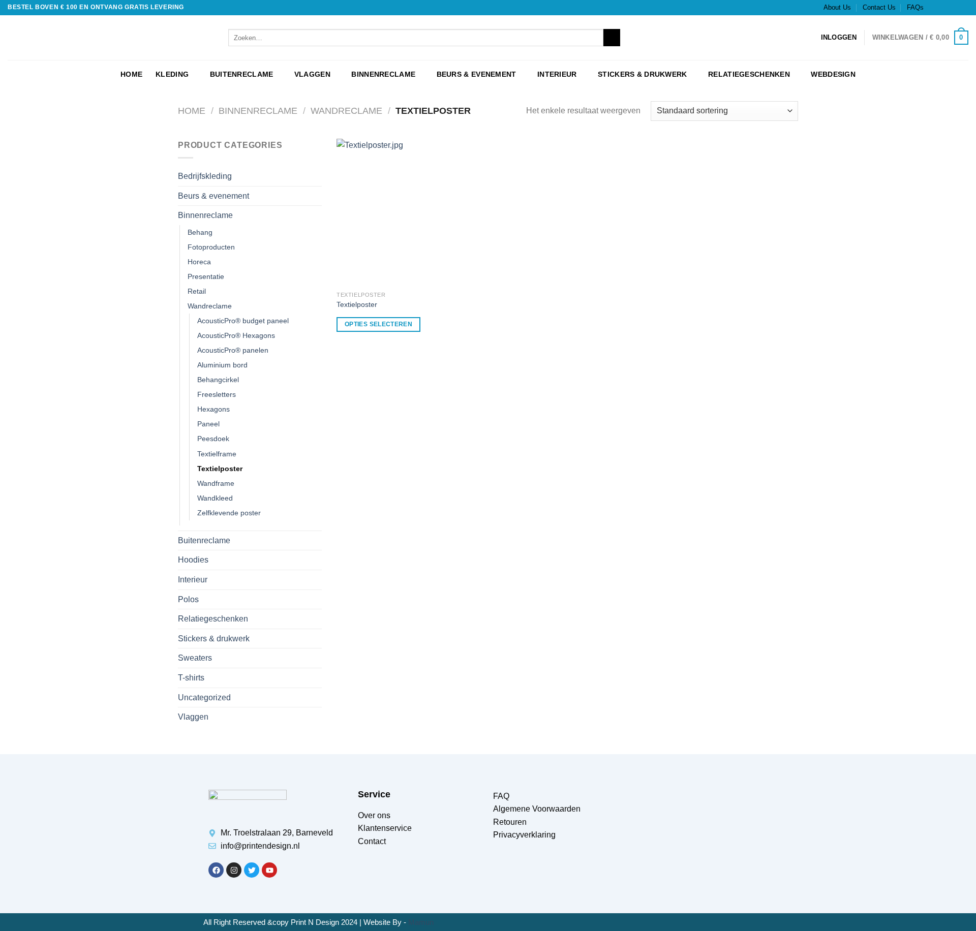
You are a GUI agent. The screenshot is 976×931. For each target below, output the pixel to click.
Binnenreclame (383, 74)
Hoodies (193, 559)
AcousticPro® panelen (232, 350)
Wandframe (215, 483)
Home (191, 110)
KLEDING (172, 74)
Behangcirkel (218, 380)
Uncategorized (204, 697)
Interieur (557, 74)
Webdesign (833, 74)
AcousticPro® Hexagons (236, 335)
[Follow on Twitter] (954, 7)
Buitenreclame (241, 74)
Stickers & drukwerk (642, 74)
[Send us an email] (963, 7)
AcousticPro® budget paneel (243, 321)
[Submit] (611, 37)
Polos (188, 599)
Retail (197, 291)
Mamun (421, 922)
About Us (837, 7)
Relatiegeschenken (749, 74)
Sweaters (195, 658)
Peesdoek (213, 439)
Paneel (208, 424)
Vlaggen (312, 74)
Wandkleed (215, 498)
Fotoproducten (211, 247)
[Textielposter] (410, 212)
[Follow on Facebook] (934, 7)
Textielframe (216, 454)
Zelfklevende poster (229, 513)
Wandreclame (346, 110)
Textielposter (219, 468)
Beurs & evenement (476, 74)
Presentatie (206, 276)
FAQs (915, 7)
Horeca (199, 262)
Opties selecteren (378, 324)
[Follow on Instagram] (944, 7)
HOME (131, 74)
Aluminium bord (222, 365)
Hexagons (213, 409)
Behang (200, 232)
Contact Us (879, 7)
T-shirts (191, 677)
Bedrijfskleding (205, 176)
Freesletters (216, 394)
